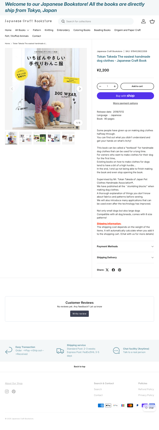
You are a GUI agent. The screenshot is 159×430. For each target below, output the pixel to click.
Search (98, 389)
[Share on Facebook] (113, 270)
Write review (79, 313)
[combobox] (96, 21)
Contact (36, 35)
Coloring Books (81, 30)
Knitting (49, 30)
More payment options (125, 103)
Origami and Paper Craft (127, 30)
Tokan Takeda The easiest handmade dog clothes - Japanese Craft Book (30, 43)
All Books (20, 30)
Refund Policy (146, 389)
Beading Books (102, 30)
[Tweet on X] (107, 270)
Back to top (79, 366)
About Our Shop (14, 383)
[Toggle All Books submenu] (28, 30)
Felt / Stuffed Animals (17, 35)
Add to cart (137, 86)
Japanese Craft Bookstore (109, 51)
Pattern (37, 30)
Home (8, 30)
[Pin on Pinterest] (119, 270)
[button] (152, 21)
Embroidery (63, 30)
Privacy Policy (146, 395)
